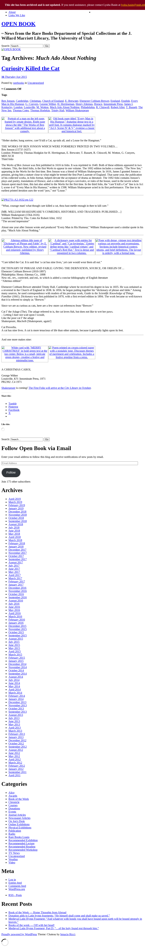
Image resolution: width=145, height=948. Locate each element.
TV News (14, 852)
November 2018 (17, 514)
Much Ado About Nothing (64, 107)
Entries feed (15, 882)
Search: (5, 45)
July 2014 (13, 679)
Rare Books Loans (18, 837)
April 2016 (14, 613)
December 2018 (17, 511)
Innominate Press (113, 104)
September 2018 (17, 521)
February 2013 (16, 733)
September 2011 (17, 772)
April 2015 (14, 651)
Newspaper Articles (19, 818)
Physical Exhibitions (19, 827)
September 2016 (17, 597)
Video (11, 862)
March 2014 (15, 692)
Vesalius (13, 859)
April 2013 (14, 727)
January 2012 (16, 768)
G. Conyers (31, 104)
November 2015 (17, 629)
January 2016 (16, 622)
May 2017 (14, 571)
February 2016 (16, 619)
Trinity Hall (57, 110)
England (115, 100)
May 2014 (14, 686)
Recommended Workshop (22, 849)
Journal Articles (17, 814)
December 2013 (17, 702)
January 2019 (16, 508)
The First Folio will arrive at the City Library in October (59, 387)
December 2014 (17, 664)
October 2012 (16, 743)
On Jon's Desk (16, 821)
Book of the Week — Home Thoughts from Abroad (37, 912)
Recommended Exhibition (23, 840)
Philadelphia (88, 107)
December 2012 (17, 740)
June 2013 (14, 721)
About (12, 12)
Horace (98, 104)
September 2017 (17, 559)
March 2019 (15, 502)
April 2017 (14, 575)
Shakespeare (8, 387)
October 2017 (16, 556)
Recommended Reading (21, 846)
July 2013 (13, 718)
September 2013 (17, 711)
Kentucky (6, 107)
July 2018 (13, 527)
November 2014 (17, 667)
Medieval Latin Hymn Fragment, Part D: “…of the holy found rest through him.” (53, 928)
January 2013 (16, 737)
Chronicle (13, 802)
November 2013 (17, 705)
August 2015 (15, 638)
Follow (11, 472)
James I (128, 104)
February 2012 (16, 765)
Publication (14, 830)
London (18, 107)
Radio (11, 833)
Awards (12, 795)
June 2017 (14, 568)
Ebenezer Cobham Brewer (94, 100)
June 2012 (14, 753)
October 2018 (16, 517)
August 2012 (15, 749)
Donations (14, 808)
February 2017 (16, 581)
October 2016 (16, 594)
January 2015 (16, 660)
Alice (11, 792)
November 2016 (17, 591)
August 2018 (15, 524)
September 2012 (17, 746)
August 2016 (15, 600)
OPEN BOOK (18, 24)
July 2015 (13, 641)
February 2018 (16, 543)
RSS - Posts (15, 895)
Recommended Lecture (21, 843)
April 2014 (14, 689)
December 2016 (17, 587)
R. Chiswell (102, 107)
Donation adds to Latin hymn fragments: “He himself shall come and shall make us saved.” (59, 915)
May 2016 (14, 610)
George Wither (48, 104)
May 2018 (14, 533)
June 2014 (14, 683)
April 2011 (14, 775)
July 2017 (13, 565)
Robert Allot (117, 107)
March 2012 (15, 762)
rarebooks (18, 82)
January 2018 (16, 546)
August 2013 (15, 714)
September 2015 (17, 635)
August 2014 (15, 676)
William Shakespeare (77, 110)
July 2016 (13, 603)
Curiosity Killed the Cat (30, 68)
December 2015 (17, 625)
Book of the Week (18, 798)
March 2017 (15, 578)
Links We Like (16, 15)
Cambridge (22, 100)
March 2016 (15, 616)
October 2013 (16, 708)
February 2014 (16, 695)
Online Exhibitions (19, 824)
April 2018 (14, 537)
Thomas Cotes (21, 110)
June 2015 (14, 645)
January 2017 (16, 584)
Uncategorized (36, 82)
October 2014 (16, 670)
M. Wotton (42, 107)
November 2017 (17, 552)
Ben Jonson (7, 100)
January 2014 (16, 699)
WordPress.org (16, 889)
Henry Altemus (84, 104)
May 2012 (14, 756)
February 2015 (16, 657)
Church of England (53, 100)
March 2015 (15, 654)
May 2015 (14, 648)
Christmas (35, 100)
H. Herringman (65, 104)
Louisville (29, 107)
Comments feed (17, 885)
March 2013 (15, 730)
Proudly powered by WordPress (19, 934)
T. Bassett (131, 107)
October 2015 (16, 632)
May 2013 (14, 724)
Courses (13, 805)
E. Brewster (71, 100)
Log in (12, 879)
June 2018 (14, 530)
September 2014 (17, 673)
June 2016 (14, 606)
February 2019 (16, 505)
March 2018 (15, 540)
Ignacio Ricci (67, 934)
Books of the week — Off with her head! (31, 925)
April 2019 (14, 498)
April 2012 (14, 759)
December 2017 (17, 549)
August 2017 (15, 562)
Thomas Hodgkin (40, 110)
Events (12, 811)
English (125, 100)
